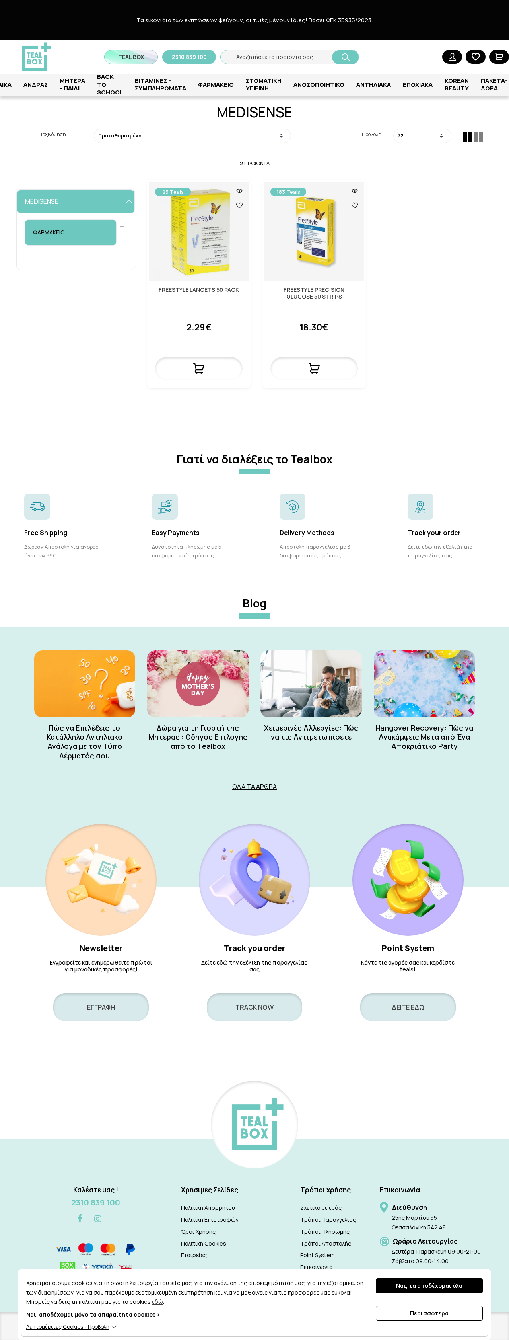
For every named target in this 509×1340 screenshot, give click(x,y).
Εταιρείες (194, 1255)
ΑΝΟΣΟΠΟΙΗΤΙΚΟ (318, 84)
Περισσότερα (429, 1313)
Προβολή (371, 134)
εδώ (157, 1301)
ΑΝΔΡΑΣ (35, 84)
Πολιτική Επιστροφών (210, 1219)
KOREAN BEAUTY (457, 84)
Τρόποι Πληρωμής (325, 1231)
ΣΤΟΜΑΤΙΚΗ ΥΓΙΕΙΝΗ (264, 84)
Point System (317, 1255)
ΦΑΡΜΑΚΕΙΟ (216, 84)
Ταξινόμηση (53, 134)
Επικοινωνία (316, 1267)
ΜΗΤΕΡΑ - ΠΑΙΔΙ (72, 84)
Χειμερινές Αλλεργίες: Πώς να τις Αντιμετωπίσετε (311, 732)
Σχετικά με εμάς (321, 1207)
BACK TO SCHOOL (110, 84)
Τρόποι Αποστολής (325, 1243)
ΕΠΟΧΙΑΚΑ (418, 84)
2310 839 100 (95, 1202)
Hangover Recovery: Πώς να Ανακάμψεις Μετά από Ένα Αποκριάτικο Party (424, 737)
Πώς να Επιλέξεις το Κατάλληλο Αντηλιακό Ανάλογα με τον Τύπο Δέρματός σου (84, 741)
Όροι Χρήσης (198, 1231)
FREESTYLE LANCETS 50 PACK (199, 290)
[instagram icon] (97, 1219)
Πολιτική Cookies (203, 1243)
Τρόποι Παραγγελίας (328, 1219)
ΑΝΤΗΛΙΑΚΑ (373, 84)
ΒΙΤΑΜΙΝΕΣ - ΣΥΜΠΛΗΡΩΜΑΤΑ (160, 84)
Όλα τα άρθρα (254, 786)
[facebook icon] (80, 1218)
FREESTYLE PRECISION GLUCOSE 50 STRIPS (314, 293)
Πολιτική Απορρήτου (208, 1207)
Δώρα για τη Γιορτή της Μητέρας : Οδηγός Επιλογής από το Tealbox (197, 737)
